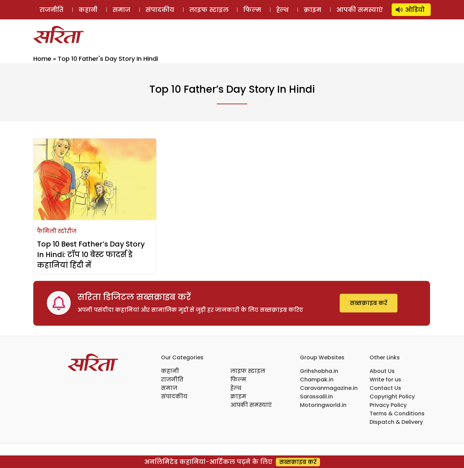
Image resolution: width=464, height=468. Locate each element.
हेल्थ (282, 9)
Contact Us (385, 388)
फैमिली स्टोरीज (56, 231)
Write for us (385, 379)
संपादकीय (159, 9)
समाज (121, 9)
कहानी (87, 9)
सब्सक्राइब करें (368, 303)
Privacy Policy (388, 405)
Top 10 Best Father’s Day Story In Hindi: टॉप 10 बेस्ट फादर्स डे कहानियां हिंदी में (91, 254)
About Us (382, 371)
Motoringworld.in (323, 405)
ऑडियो (415, 9)
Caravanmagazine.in (329, 388)
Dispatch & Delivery (396, 422)
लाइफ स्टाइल (209, 9)
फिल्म (252, 9)
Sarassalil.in (316, 396)
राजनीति (51, 9)
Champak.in (317, 379)
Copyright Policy (392, 396)
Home (42, 58)
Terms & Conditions (397, 413)
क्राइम (312, 9)
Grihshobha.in (319, 371)
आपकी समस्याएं (359, 9)
